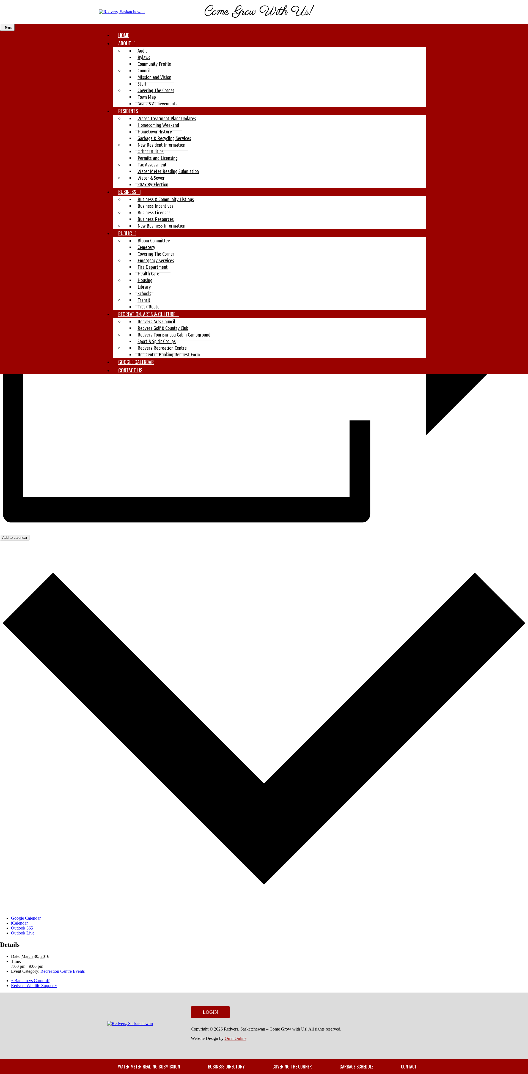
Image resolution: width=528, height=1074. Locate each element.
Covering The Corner (292, 1066)
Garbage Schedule (356, 1066)
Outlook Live (22, 933)
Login (210, 1012)
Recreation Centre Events (62, 971)
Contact (409, 1066)
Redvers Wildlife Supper (34, 985)
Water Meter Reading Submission (149, 1066)
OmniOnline (235, 1038)
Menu (8, 27)
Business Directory (226, 1066)
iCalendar (19, 923)
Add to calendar (14, 537)
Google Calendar (26, 918)
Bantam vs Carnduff (30, 980)
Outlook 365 (22, 928)
